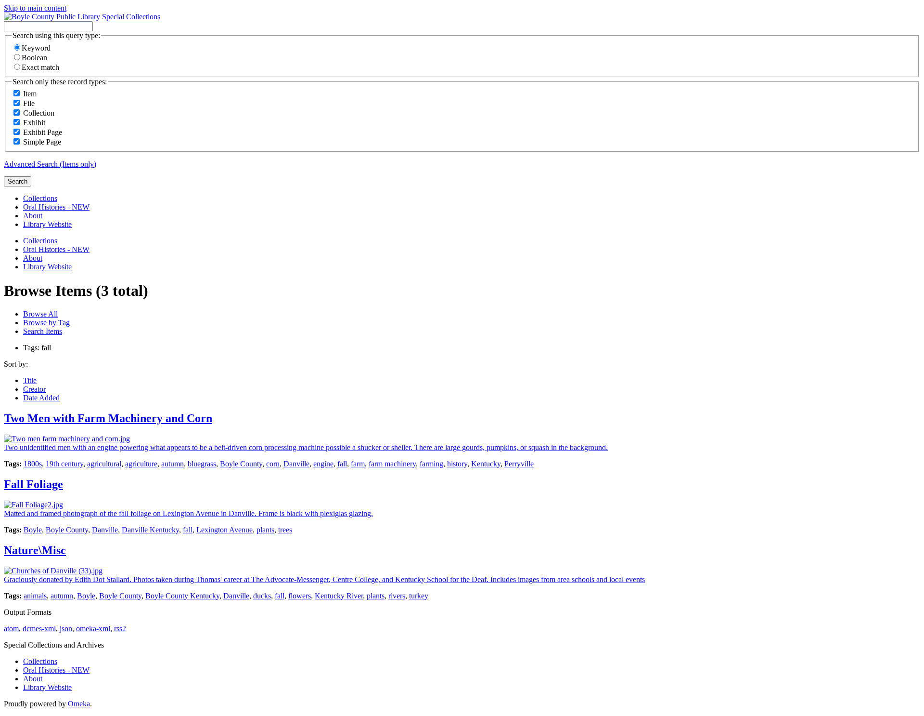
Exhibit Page (42, 132)
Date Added (41, 398)
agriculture (141, 464)
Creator (34, 389)
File (29, 103)
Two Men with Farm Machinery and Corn (108, 418)
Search (17, 181)
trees (285, 530)
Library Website (47, 224)
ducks (262, 596)
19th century (64, 464)
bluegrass (202, 464)
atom (11, 628)
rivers (396, 596)
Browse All (40, 314)
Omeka (79, 704)
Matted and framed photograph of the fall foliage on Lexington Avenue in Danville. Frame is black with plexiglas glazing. (188, 513)
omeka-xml (93, 628)
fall (342, 464)
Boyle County (241, 464)
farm (358, 464)
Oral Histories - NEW (56, 207)
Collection (38, 113)
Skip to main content (35, 8)
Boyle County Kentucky (182, 596)
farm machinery (392, 464)
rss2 (120, 628)
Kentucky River (339, 596)
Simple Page (42, 142)
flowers (299, 596)
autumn (172, 464)
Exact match (40, 67)
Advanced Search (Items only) (50, 164)
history (457, 464)
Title (30, 380)
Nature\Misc (35, 550)
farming (431, 464)
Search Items (42, 331)
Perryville (519, 464)
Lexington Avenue (224, 530)
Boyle (33, 530)
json (66, 628)
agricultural (104, 464)
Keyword (36, 48)
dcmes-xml (39, 628)
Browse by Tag (46, 322)
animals (35, 596)
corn (273, 464)
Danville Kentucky (150, 530)
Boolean (34, 57)
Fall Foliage (33, 484)
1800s (33, 464)
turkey (418, 596)
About (32, 216)
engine (323, 464)
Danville (296, 464)
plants (265, 530)
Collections (40, 198)
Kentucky (485, 464)
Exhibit (34, 123)
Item (30, 94)
